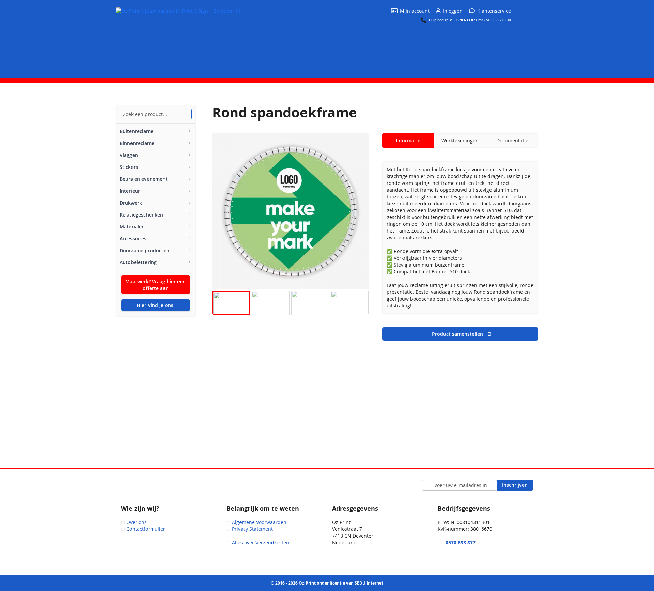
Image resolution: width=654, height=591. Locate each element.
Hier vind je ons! (156, 305)
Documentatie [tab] (512, 140)
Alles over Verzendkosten (260, 542)
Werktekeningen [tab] (460, 140)
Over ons (136, 522)
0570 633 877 (466, 20)
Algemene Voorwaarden (259, 522)
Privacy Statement (252, 529)
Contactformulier (145, 529)
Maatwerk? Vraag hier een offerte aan (155, 284)
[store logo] (178, 38)
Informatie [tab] (408, 140)
